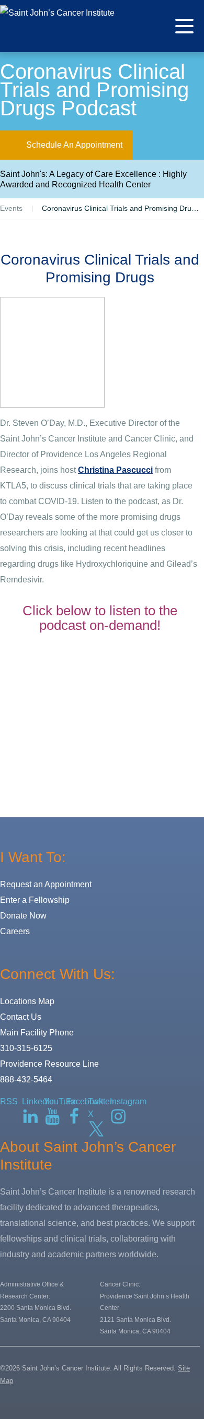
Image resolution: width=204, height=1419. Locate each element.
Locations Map (27, 1001)
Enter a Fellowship (35, 900)
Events (11, 208)
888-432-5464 (26, 1079)
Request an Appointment (46, 884)
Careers (15, 931)
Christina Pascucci (115, 470)
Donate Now (23, 915)
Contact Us (20, 1016)
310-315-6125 (26, 1048)
